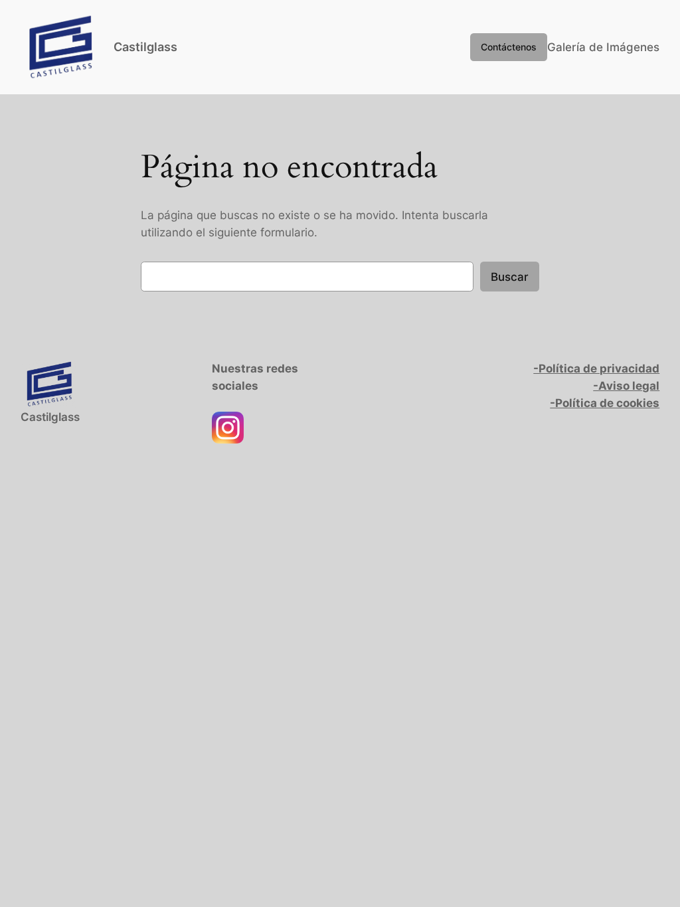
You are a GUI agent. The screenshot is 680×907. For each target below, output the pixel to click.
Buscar (510, 277)
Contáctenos (509, 46)
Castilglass (145, 47)
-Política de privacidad (596, 368)
